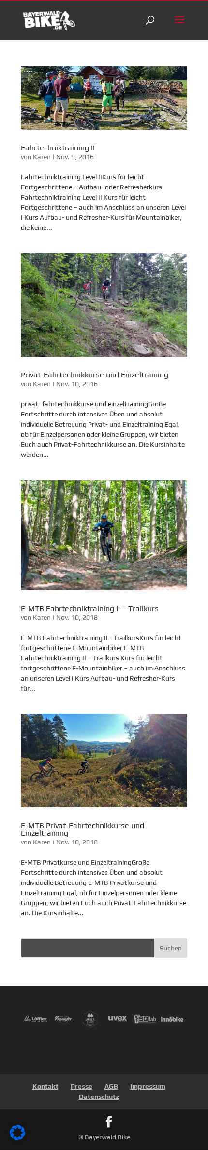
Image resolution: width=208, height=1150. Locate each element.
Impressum (147, 1086)
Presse (81, 1086)
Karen (42, 156)
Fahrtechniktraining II (58, 147)
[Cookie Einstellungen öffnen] (17, 1138)
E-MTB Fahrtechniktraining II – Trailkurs (90, 608)
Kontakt (45, 1086)
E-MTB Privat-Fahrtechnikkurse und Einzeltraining (82, 829)
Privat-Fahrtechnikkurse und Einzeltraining (94, 374)
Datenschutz (99, 1096)
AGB (111, 1086)
